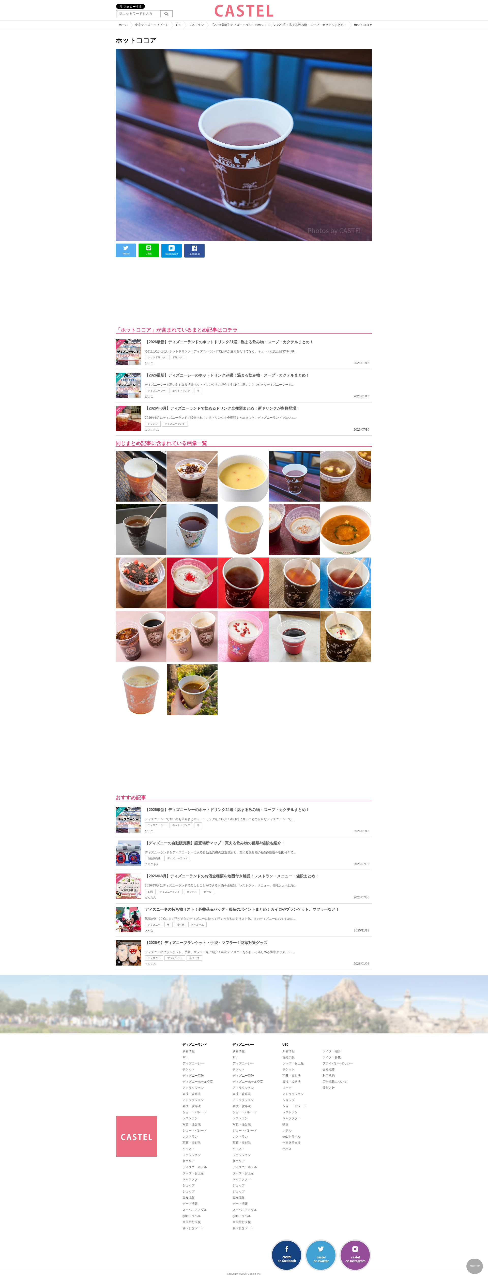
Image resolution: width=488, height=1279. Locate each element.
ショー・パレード (194, 1112)
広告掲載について (335, 1082)
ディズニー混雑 (193, 1075)
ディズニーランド (175, 423)
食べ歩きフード (193, 1228)
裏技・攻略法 (191, 1094)
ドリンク (177, 357)
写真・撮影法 (191, 1124)
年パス (287, 1149)
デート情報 (190, 1204)
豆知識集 (188, 1197)
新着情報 (188, 1051)
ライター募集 (332, 1057)
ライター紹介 (332, 1051)
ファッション (191, 1155)
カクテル (192, 891)
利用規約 (329, 1075)
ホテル (287, 1130)
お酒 (150, 891)
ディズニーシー (156, 390)
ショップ (188, 1185)
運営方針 (329, 1088)
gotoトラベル (191, 1216)
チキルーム (197, 924)
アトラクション (193, 1088)
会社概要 (329, 1069)
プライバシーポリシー (338, 1063)
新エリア (188, 1161)
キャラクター (191, 1179)
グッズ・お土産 (193, 1173)
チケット (188, 1069)
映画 (285, 1124)
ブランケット (174, 958)
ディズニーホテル (194, 1167)
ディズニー (154, 924)
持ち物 (180, 924)
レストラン (190, 1118)
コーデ (287, 1088)
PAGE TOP (475, 1266)
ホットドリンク (156, 357)
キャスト (188, 1149)
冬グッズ (194, 958)
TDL (185, 1057)
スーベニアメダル (194, 1210)
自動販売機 (154, 858)
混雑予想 (288, 1057)
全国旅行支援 (191, 1222)
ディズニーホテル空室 (197, 1082)
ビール (207, 891)
